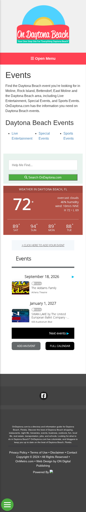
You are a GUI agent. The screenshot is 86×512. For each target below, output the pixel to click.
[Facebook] (43, 396)
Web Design (44, 461)
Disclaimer (57, 452)
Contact (72, 452)
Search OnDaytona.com (45, 177)
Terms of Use (39, 452)
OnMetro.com (24, 461)
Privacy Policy (18, 452)
